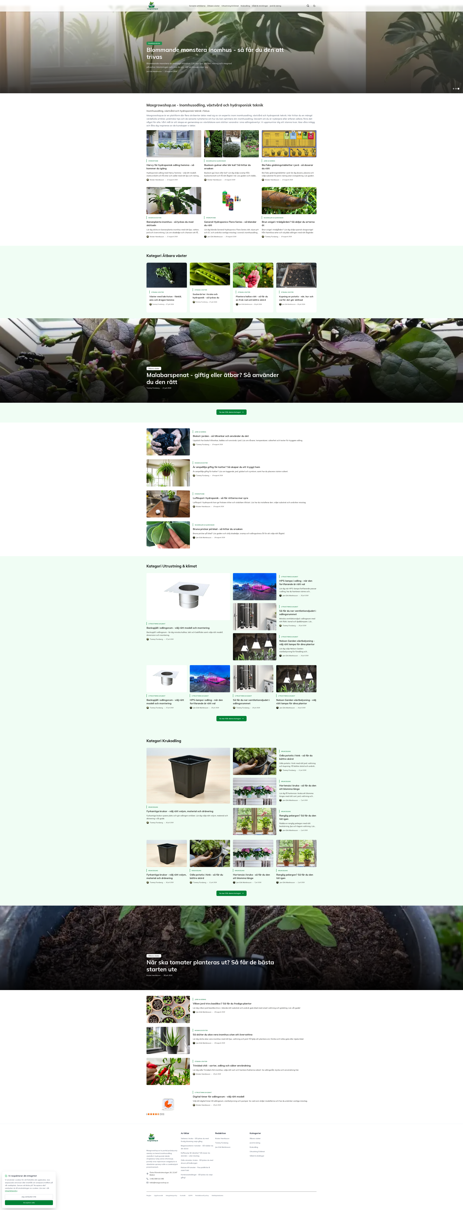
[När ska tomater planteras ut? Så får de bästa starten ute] (231, 948)
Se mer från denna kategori (230, 412)
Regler (148, 1195)
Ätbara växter (213, 6)
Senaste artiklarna (197, 6)
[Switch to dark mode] (314, 6)
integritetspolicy (11, 1191)
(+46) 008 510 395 (157, 1179)
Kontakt (182, 1195)
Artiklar (185, 1133)
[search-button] (308, 5)
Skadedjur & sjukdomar (157, 47)
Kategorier (255, 1133)
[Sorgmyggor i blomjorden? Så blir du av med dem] (231, 49)
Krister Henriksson (153, 68)
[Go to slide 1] (454, 89)
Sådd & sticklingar (260, 6)
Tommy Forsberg (153, 388)
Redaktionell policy (202, 1195)
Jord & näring (275, 6)
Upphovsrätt (158, 1195)
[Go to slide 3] (458, 88)
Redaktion (220, 1133)
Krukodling (245, 6)
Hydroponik (153, 161)
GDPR (190, 1195)
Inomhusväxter (154, 218)
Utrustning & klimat (230, 6)
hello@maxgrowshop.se (159, 1183)
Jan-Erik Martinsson (222, 1147)
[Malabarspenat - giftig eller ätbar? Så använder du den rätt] (231, 360)
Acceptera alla (29, 1203)
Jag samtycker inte (29, 1197)
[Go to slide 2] (456, 88)
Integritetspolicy (171, 1195)
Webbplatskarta (217, 1195)
